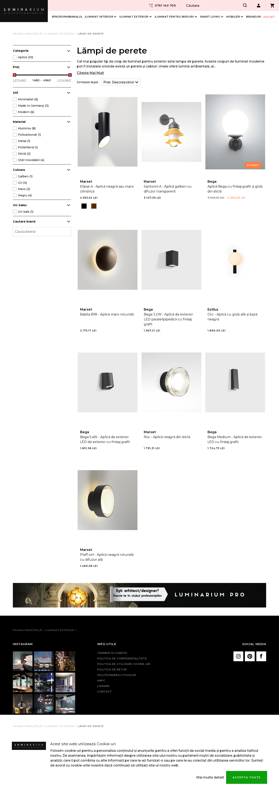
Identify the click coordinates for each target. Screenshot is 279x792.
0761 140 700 (165, 5)
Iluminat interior (99, 16)
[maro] (94, 206)
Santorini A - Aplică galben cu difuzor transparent (168, 189)
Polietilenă (28, 147)
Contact (104, 691)
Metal (24, 141)
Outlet (269, 16)
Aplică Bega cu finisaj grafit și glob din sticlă (235, 189)
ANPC (101, 680)
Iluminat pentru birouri (174, 16)
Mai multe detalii (210, 777)
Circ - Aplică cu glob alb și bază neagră (232, 316)
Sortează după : (88, 82)
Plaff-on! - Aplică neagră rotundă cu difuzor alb (107, 557)
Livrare (103, 686)
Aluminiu (27, 128)
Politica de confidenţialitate (122, 658)
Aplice (25, 57)
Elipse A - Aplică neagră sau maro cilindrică (107, 189)
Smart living (210, 16)
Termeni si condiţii (112, 652)
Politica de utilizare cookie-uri (124, 664)
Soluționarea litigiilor (116, 675)
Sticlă (24, 153)
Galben (25, 176)
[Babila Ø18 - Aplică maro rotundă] (107, 260)
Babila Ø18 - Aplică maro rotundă (107, 314)
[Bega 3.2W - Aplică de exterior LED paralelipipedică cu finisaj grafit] (171, 260)
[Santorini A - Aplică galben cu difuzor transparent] (171, 132)
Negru (25, 195)
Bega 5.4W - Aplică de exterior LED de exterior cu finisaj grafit (105, 439)
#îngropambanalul (67, 16)
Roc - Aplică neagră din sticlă (167, 437)
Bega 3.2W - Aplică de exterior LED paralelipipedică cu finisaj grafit (168, 319)
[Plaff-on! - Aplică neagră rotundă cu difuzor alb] (107, 500)
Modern (26, 112)
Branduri (253, 16)
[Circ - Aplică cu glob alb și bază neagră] (235, 260)
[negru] (84, 206)
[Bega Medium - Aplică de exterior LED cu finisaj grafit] (235, 382)
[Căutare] (245, 5)
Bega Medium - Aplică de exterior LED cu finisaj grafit (235, 439)
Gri (22, 183)
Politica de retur (112, 669)
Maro (24, 189)
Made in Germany (33, 105)
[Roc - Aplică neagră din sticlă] (171, 382)
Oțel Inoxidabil (31, 160)
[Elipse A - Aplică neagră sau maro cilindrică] (107, 132)
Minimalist (28, 99)
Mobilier (233, 16)
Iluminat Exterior (133, 16)
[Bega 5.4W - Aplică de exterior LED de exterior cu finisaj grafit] (107, 382)
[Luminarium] (24, 11)
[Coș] (272, 5)
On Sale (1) (25, 212)
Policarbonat (29, 134)
